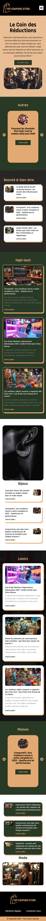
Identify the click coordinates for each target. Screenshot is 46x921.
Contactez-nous (33, 910)
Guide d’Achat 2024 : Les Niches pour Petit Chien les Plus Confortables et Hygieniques (27, 232)
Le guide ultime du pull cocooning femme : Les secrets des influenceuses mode (27, 191)
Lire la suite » (21, 197)
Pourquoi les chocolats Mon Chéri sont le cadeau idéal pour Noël (23, 131)
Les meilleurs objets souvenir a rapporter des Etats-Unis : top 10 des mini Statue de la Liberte (23, 394)
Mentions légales (13, 910)
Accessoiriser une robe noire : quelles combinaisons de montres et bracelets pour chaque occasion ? (17, 533)
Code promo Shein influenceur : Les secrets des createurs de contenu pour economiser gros (28, 807)
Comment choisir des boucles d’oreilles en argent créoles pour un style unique (17, 493)
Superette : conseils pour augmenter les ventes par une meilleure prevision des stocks (28, 846)
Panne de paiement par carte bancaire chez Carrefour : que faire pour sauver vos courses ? (22, 641)
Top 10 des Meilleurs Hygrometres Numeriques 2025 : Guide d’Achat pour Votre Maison (22, 344)
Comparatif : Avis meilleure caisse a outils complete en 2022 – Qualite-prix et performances (27, 211)
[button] (41, 8)
